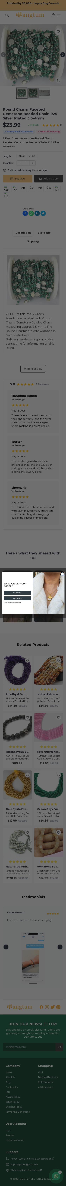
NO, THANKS (17, 598)
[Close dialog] (62, 574)
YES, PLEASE (17, 592)
